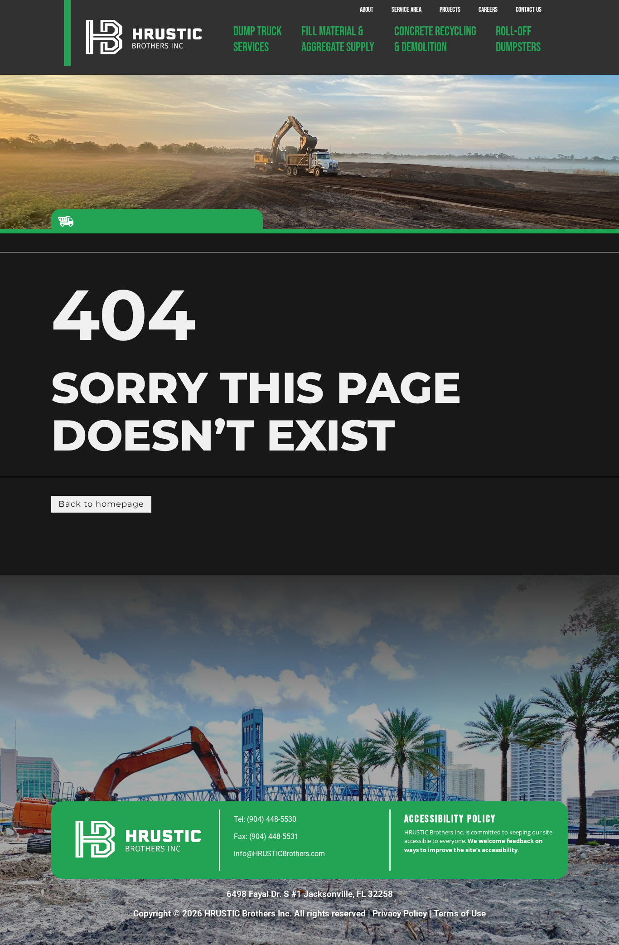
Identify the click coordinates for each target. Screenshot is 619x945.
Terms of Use (460, 913)
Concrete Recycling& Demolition (435, 39)
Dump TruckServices (257, 39)
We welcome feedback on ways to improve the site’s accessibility (473, 845)
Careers (488, 9)
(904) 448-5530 (271, 819)
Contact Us (529, 9)
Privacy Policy (399, 913)
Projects (450, 9)
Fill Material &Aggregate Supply (337, 39)
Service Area (406, 9)
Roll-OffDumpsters (518, 39)
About (366, 9)
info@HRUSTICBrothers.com (279, 853)
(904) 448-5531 (274, 836)
